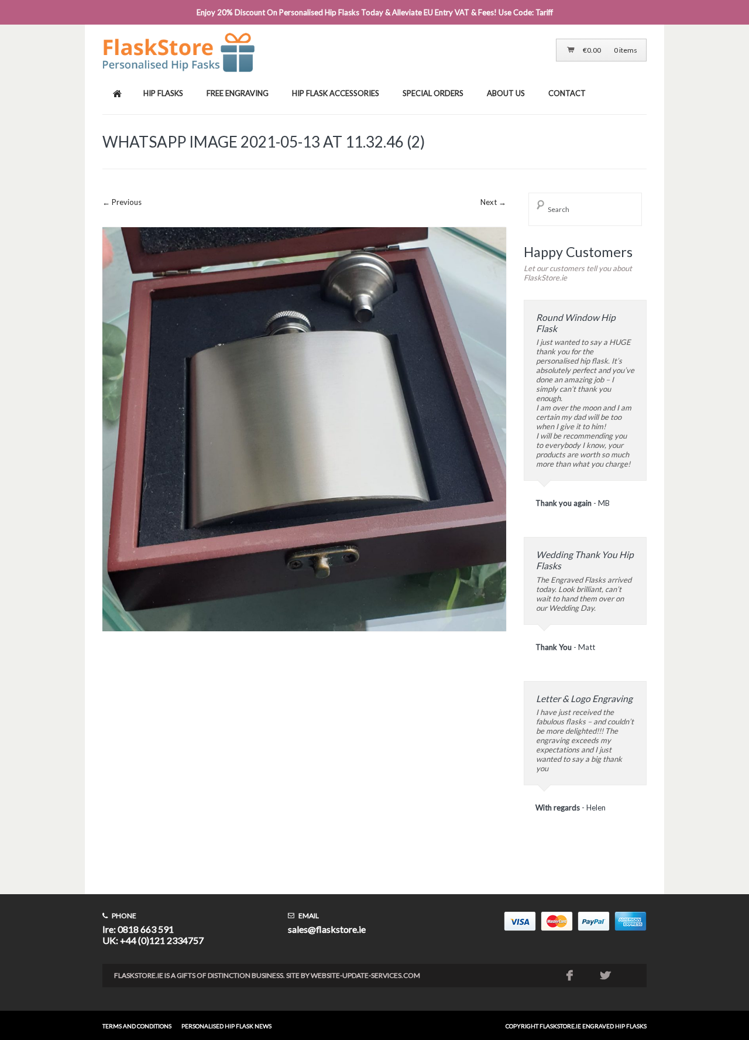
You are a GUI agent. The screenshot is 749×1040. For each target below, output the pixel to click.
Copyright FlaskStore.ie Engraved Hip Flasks (576, 1025)
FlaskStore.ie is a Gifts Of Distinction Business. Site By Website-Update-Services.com (267, 975)
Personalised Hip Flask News (226, 1025)
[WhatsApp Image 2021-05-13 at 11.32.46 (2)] (304, 640)
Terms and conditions (136, 1025)
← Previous (122, 202)
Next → (493, 202)
